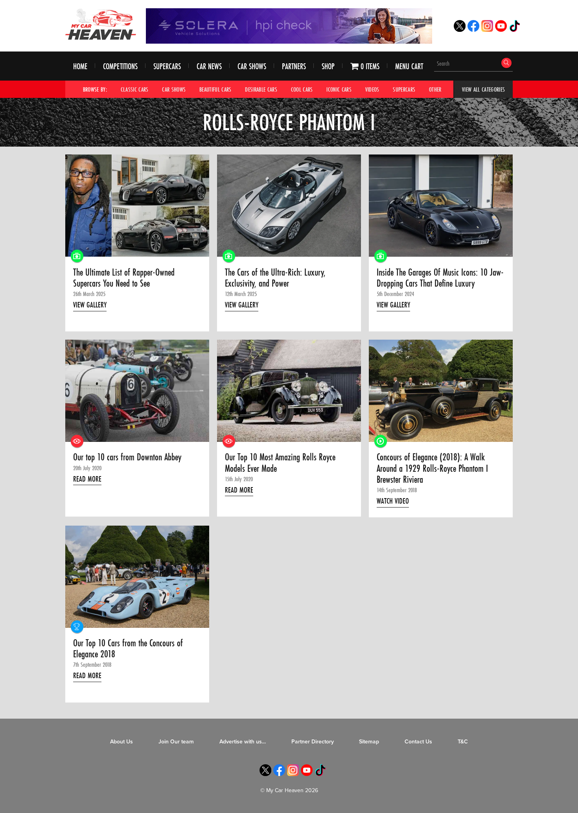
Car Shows (251, 66)
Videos (372, 89)
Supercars (167, 66)
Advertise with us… (242, 741)
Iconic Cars (339, 89)
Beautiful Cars (215, 89)
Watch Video (393, 501)
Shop (328, 66)
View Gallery (90, 305)
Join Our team (176, 741)
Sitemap (369, 741)
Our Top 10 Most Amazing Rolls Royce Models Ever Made (280, 463)
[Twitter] (460, 30)
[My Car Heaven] (100, 24)
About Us (121, 741)
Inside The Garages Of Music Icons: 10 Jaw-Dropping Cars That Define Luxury (440, 278)
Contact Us (418, 741)
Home (80, 66)
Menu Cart (409, 66)
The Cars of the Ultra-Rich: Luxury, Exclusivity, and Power (275, 278)
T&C (463, 741)
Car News (209, 66)
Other (435, 89)
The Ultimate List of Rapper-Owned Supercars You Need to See (124, 278)
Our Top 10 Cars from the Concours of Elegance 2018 (128, 649)
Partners (294, 66)
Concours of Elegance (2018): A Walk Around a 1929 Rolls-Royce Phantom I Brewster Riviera (432, 468)
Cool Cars (302, 89)
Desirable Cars (261, 89)
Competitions (120, 66)
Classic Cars (135, 89)
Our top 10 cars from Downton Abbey (127, 457)
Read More (87, 479)
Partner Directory (312, 741)
